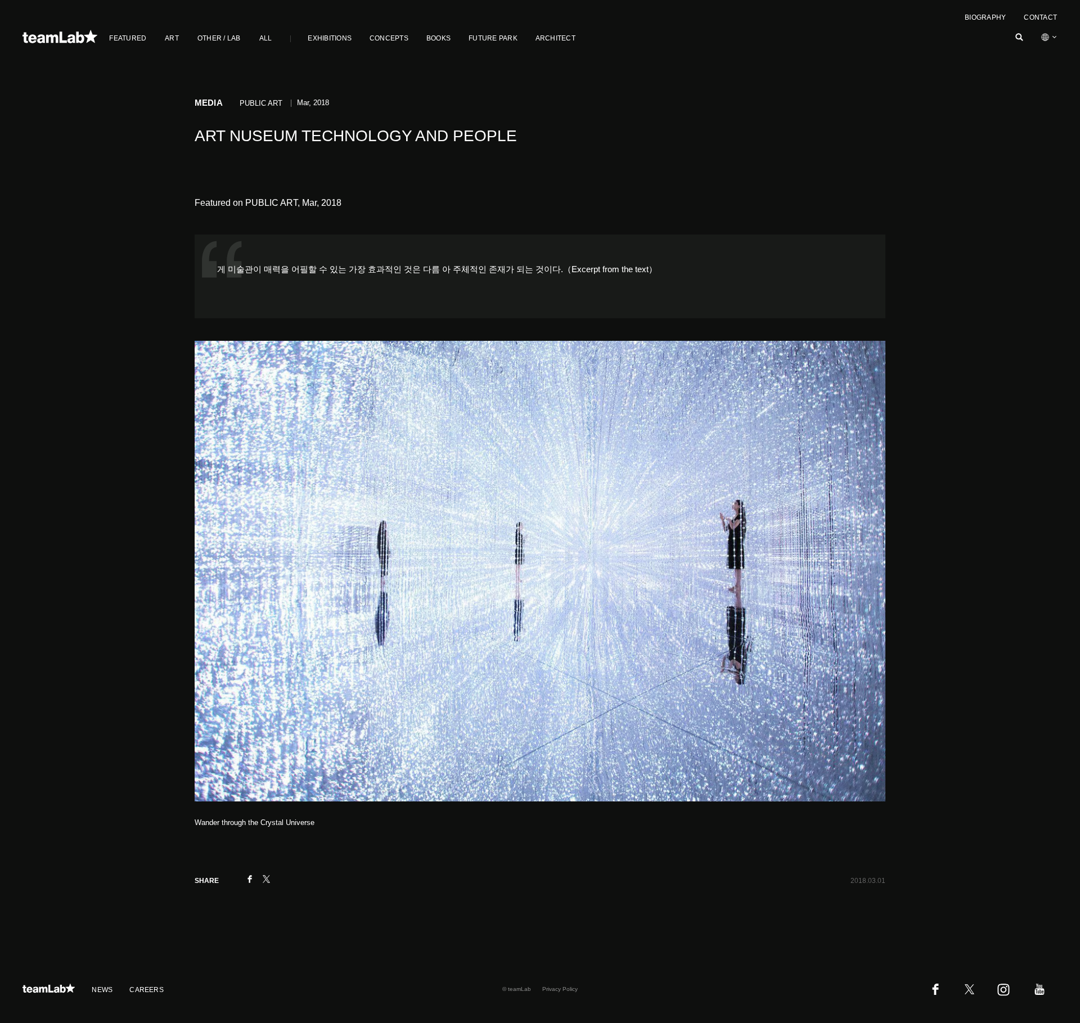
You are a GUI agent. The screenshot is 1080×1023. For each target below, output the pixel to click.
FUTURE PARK (493, 38)
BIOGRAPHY (985, 17)
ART (172, 38)
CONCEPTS (389, 38)
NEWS (102, 990)
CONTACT (1040, 17)
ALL (265, 38)
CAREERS (146, 990)
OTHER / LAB (219, 38)
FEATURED (127, 38)
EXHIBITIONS (330, 38)
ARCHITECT (555, 38)
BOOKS (438, 38)
